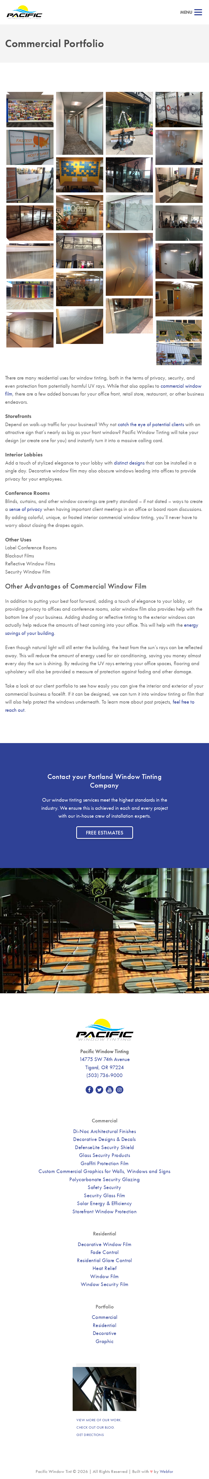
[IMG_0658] (179, 223)
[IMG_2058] (30, 147)
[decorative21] (30, 295)
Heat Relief (105, 1268)
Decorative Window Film (104, 1244)
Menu (186, 12)
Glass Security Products (104, 1155)
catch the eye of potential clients (151, 424)
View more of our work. (99, 1420)
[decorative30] (129, 264)
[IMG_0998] (129, 212)
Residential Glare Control (104, 1260)
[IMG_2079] (179, 109)
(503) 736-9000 (104, 1075)
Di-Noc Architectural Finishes (104, 1131)
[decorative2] (30, 329)
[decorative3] (79, 326)
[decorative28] (179, 261)
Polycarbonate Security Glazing (104, 1179)
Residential (104, 1325)
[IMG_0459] (79, 250)
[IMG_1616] (79, 175)
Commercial (104, 1317)
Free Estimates (104, 832)
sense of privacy (25, 509)
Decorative (104, 1333)
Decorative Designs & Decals (104, 1139)
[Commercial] (129, 123)
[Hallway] (79, 123)
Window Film (104, 1276)
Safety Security (104, 1187)
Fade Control (104, 1252)
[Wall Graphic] (30, 109)
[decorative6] (179, 299)
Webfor (166, 1471)
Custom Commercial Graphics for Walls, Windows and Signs (104, 1171)
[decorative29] (30, 261)
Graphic (105, 1341)
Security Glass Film (104, 1195)
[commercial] (179, 342)
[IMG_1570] (129, 175)
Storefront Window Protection (104, 1211)
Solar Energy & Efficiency (104, 1203)
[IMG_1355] (179, 185)
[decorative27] (79, 288)
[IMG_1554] (30, 185)
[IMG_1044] (79, 212)
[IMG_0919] (30, 223)
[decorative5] (129, 316)
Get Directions (90, 1434)
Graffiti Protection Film (105, 1163)
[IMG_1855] (179, 147)
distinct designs (129, 462)
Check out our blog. (95, 1427)
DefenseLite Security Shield (104, 1147)
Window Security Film (104, 1284)
